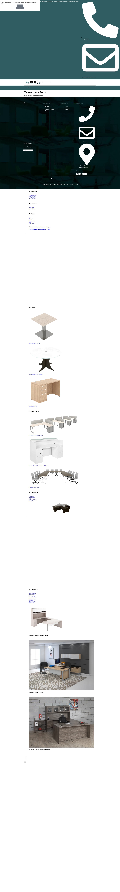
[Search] (39, 83)
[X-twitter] (83, 174)
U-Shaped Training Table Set (34, 487)
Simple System (31, 757)
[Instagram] (80, 174)
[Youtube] (85, 174)
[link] (20, 8)
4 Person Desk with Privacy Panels (36, 435)
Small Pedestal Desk (33, 406)
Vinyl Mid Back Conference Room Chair (39, 229)
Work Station (30, 756)
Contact (29, 759)
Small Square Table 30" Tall (34, 343)
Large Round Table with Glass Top (36, 374)
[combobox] (45, 81)
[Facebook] (77, 174)
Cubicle (29, 755)
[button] (20, 6)
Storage (29, 753)
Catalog (29, 758)
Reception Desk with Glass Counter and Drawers (38, 465)
